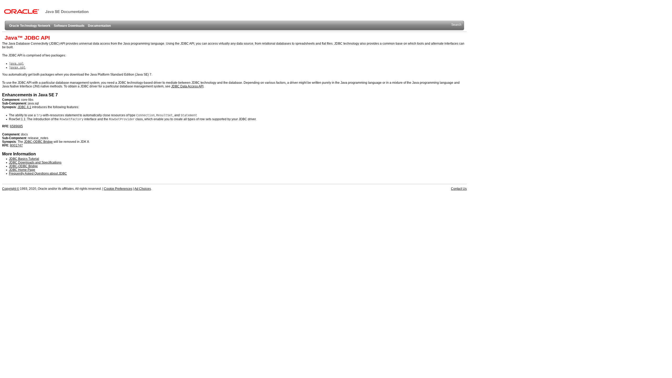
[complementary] (118, 189)
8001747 (16, 145)
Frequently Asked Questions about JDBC (38, 173)
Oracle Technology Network (29, 26)
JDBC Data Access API (187, 86)
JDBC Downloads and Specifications (35, 162)
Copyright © (10, 189)
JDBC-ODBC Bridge (38, 142)
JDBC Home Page (22, 170)
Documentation (99, 26)
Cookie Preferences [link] (118, 189)
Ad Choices (142, 189)
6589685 (16, 126)
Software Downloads (69, 26)
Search (456, 25)
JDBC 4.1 (24, 107)
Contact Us (459, 189)
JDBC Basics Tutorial (24, 159)
